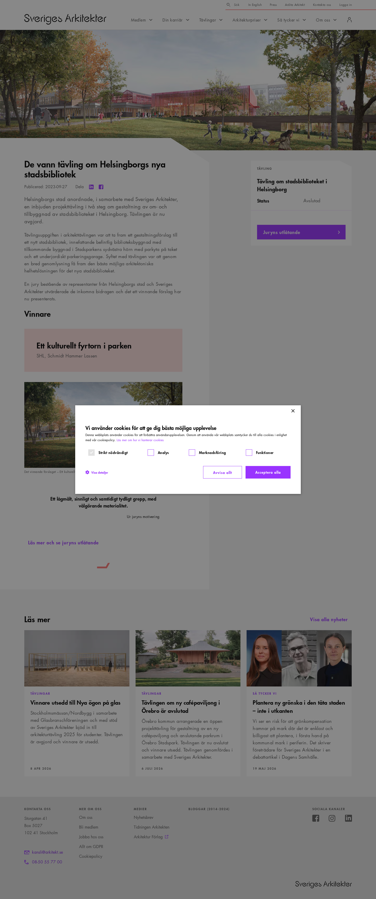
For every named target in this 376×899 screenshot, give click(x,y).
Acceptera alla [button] (268, 472)
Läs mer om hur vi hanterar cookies (140, 440)
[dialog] (188, 449)
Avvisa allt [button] (222, 472)
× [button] (293, 411)
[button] (96, 472)
